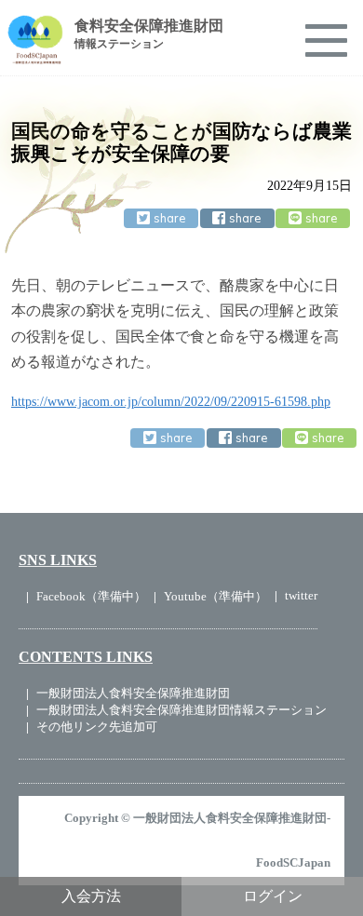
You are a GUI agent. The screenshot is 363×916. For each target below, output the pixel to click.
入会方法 (91, 896)
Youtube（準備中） (215, 596)
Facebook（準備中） (91, 596)
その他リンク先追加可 (96, 727)
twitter (301, 595)
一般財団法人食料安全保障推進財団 (133, 693)
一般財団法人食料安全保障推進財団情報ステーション (181, 710)
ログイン (272, 896)
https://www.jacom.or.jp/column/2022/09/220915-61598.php (170, 402)
